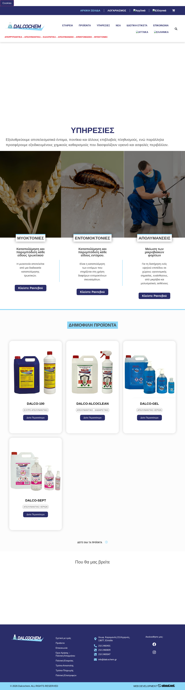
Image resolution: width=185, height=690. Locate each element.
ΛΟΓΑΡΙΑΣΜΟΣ (117, 10)
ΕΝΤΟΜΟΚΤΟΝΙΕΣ (92, 238)
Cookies (6, 3)
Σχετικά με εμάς (63, 638)
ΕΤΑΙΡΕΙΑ (67, 25)
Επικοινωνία (161, 25)
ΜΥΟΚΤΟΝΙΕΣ (30, 238)
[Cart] (173, 10)
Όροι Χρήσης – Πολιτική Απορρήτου (65, 654)
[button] (176, 29)
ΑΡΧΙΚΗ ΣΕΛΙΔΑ (90, 10)
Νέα (118, 25)
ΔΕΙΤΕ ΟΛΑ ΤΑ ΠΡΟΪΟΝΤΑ (89, 542)
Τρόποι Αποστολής (65, 665)
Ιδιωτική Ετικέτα (137, 25)
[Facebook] (154, 644)
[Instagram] (154, 652)
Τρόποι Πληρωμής (64, 670)
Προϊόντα (85, 25)
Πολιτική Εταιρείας (64, 660)
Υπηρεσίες (103, 25)
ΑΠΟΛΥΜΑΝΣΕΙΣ (154, 238)
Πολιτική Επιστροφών (66, 675)
